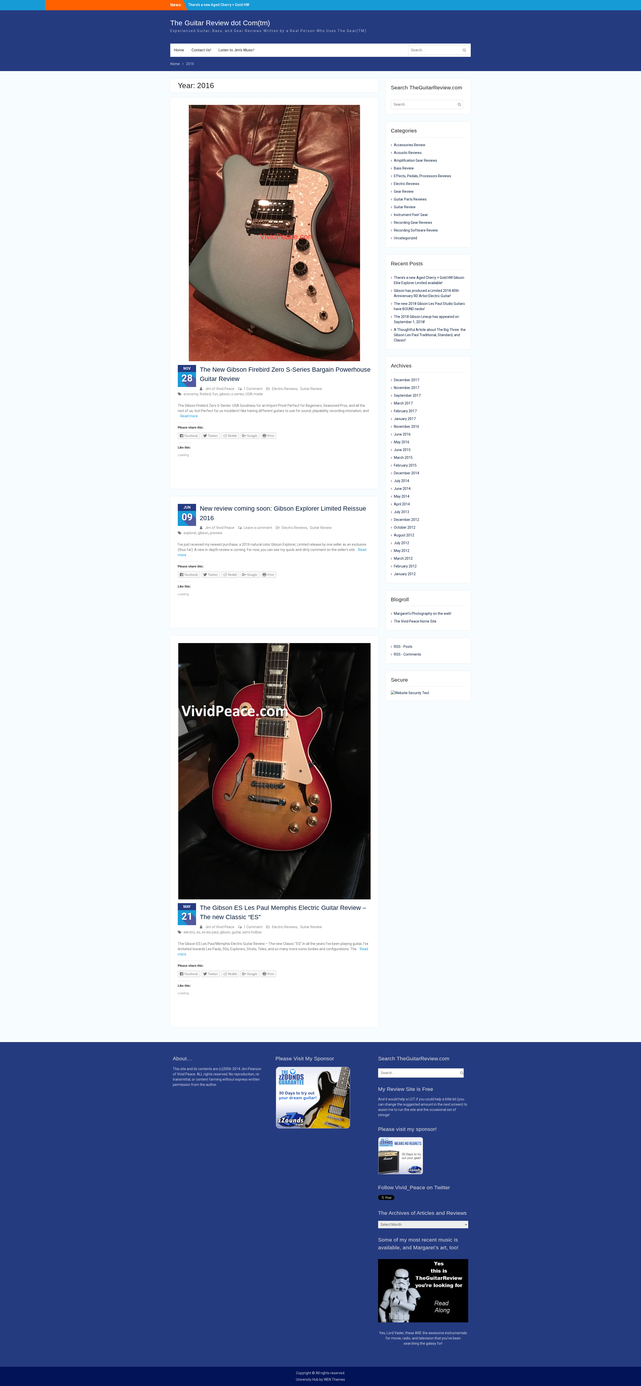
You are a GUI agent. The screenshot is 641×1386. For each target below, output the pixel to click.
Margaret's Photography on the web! (422, 614)
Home (179, 50)
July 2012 (401, 543)
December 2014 (406, 473)
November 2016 (406, 427)
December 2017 (406, 380)
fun (215, 394)
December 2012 (406, 520)
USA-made (254, 394)
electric (189, 932)
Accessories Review (409, 145)
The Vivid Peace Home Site (415, 621)
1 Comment (253, 389)
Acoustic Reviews (408, 153)
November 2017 (406, 388)
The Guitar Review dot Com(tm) (220, 23)
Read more (189, 416)
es (198, 932)
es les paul (210, 932)
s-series (237, 394)
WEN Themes (334, 1379)
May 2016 (401, 442)
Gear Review (404, 191)
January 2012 (405, 574)
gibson (224, 394)
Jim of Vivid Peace (219, 389)
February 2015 (405, 465)
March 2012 (403, 558)
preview (216, 533)
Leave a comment (258, 528)
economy (191, 394)
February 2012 (405, 566)
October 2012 (404, 527)
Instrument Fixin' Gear (411, 215)
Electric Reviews (284, 389)
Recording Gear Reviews (413, 223)
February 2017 (405, 411)
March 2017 (403, 403)
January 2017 (405, 419)
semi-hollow (252, 932)
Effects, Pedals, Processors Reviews (422, 176)
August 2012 (404, 535)
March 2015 (403, 458)
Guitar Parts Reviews (410, 199)
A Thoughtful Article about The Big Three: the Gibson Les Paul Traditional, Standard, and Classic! (430, 335)
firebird (205, 394)
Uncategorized (405, 238)
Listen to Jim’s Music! (236, 50)
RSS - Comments (407, 654)
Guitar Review (311, 389)
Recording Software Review (416, 230)
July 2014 (401, 481)
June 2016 (402, 434)
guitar (236, 932)
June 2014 (402, 489)
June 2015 (402, 450)
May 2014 (401, 496)
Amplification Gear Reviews (415, 160)
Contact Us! (201, 50)
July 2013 (401, 512)
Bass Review (404, 168)
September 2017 (407, 395)
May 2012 (401, 551)
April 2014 (402, 504)
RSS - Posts (403, 647)
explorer (190, 533)
